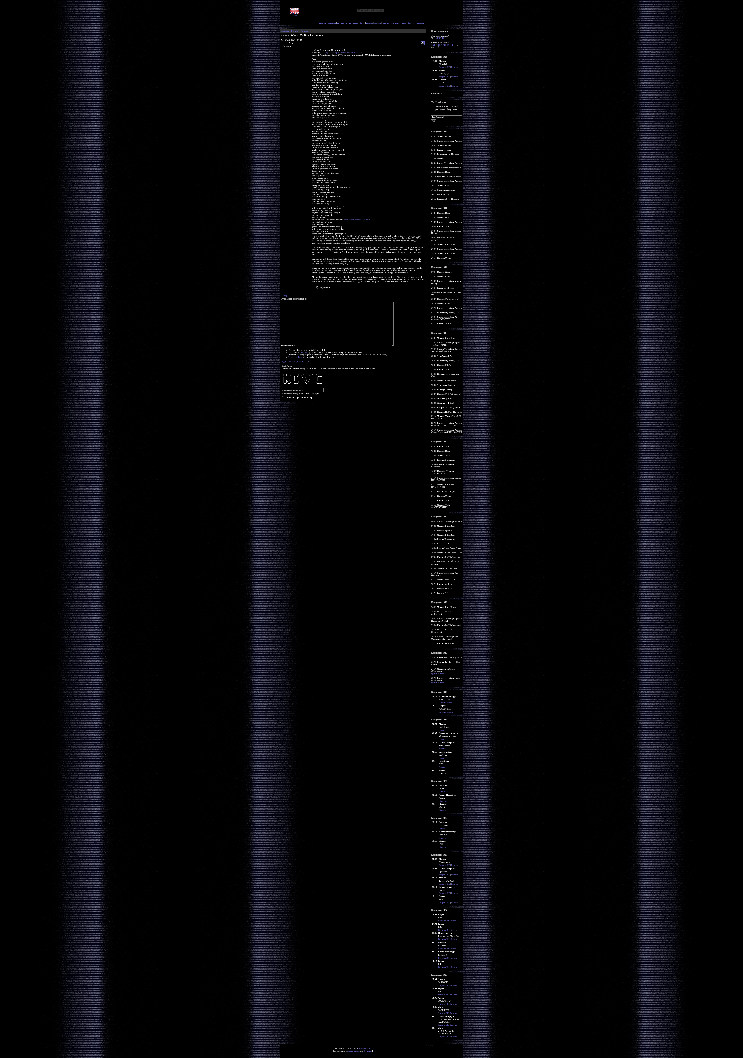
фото (362, 23)
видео (355, 23)
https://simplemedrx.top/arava (357, 219)
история (332, 23)
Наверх (285, 295)
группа (340, 23)
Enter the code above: (292, 390)
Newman (368, 1051)
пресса (377, 23)
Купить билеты (446, 702)
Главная (285, 31)
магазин (395, 23)
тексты (369, 23)
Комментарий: (288, 345)
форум (411, 23)
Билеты (454, 67)
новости (322, 23)
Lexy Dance (354, 1051)
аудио (348, 23)
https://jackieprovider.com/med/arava (341, 52)
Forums (294, 31)
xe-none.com (364, 1048)
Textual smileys (295, 357)
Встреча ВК (444, 67)
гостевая (420, 23)
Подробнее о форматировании (295, 361)
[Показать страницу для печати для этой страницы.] (423, 43)
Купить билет (437, 673)
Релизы (304, 31)
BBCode (303, 352)
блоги (403, 23)
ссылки (385, 23)
